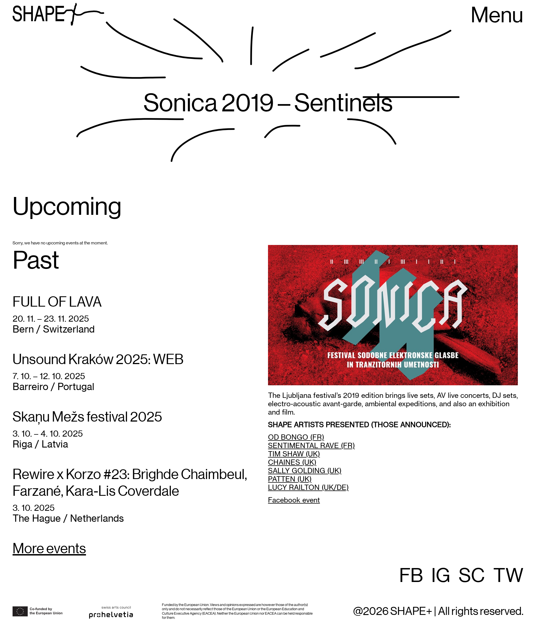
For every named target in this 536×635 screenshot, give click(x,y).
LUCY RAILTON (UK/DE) (308, 487)
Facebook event (294, 500)
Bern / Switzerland (54, 329)
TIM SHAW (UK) (294, 454)
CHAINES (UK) (292, 462)
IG (440, 576)
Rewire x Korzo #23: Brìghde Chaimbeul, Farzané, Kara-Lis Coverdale (130, 483)
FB (411, 576)
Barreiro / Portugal (53, 386)
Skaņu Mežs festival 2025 (87, 417)
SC (472, 576)
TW (508, 576)
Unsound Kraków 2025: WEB (98, 360)
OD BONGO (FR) (296, 437)
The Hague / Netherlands (68, 518)
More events (49, 549)
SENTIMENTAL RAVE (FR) (311, 445)
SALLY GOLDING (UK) (304, 470)
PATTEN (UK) (290, 479)
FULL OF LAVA (57, 302)
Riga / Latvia (40, 444)
